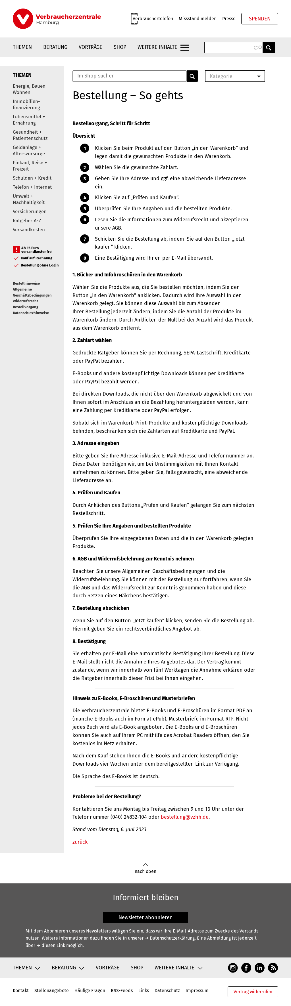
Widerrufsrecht (25, 301)
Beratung (55, 47)
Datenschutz (167, 990)
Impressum (197, 990)
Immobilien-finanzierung (26, 104)
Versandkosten (29, 230)
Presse (229, 18)
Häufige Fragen (89, 990)
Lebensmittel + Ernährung (29, 120)
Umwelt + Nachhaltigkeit (29, 199)
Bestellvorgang (25, 307)
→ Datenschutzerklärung (170, 938)
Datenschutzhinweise (31, 313)
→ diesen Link (50, 945)
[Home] (57, 18)
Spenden (260, 19)
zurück (80, 842)
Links (143, 990)
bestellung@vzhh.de (185, 817)
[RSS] (273, 968)
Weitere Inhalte (157, 47)
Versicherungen (30, 212)
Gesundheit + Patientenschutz (30, 135)
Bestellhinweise (26, 283)
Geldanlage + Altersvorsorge (29, 150)
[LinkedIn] (259, 968)
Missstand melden (198, 18)
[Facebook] (246, 968)
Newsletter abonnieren (146, 917)
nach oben (145, 871)
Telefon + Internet (32, 187)
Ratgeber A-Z (27, 221)
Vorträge (90, 47)
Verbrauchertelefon (153, 18)
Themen (22, 47)
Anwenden (269, 47)
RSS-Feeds (122, 990)
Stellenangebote (51, 990)
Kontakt (21, 990)
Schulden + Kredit (32, 178)
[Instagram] (233, 968)
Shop (120, 47)
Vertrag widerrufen (253, 991)
